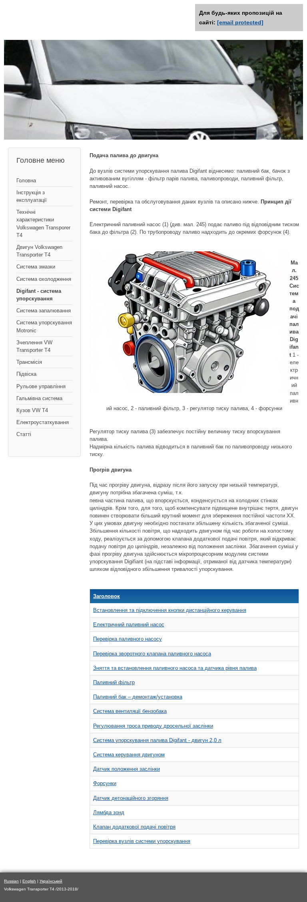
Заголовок (106, 596)
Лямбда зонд (108, 812)
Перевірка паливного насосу (127, 639)
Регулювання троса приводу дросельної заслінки (153, 726)
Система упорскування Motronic (44, 326)
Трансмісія (29, 362)
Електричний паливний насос (128, 625)
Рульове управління (41, 386)
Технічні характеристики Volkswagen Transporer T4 (43, 223)
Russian (11, 881)
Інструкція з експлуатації (31, 196)
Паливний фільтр (114, 682)
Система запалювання (43, 311)
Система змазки (35, 267)
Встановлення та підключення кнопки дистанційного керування (169, 610)
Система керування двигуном (129, 755)
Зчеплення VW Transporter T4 (34, 346)
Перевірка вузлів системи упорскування (141, 841)
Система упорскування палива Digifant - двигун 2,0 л (157, 740)
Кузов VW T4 (32, 410)
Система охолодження (43, 279)
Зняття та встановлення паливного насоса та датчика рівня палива (175, 668)
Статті (23, 434)
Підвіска (26, 374)
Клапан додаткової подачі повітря (134, 827)
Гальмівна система (39, 398)
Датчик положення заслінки (126, 769)
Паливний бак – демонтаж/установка (137, 697)
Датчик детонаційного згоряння (130, 798)
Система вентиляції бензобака (130, 711)
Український (51, 881)
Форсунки (104, 783)
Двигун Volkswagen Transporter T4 (39, 251)
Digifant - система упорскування (38, 295)
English (29, 881)
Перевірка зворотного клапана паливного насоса (152, 654)
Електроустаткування (42, 422)
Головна (26, 181)
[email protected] (240, 22)
